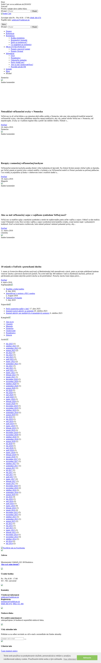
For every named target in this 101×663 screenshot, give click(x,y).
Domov (9, 31)
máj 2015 (9, 528)
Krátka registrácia (18, 38)
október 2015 (11, 517)
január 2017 (10, 483)
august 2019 (10, 415)
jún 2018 (9, 446)
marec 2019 (10, 426)
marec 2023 (10, 361)
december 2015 (12, 512)
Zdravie (9, 335)
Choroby (9, 324)
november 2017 (12, 461)
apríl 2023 (10, 359)
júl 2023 (9, 353)
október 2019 (11, 410)
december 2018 (12, 432)
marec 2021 (10, 373)
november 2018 (12, 435)
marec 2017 (10, 479)
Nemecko (9, 328)
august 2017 (10, 468)
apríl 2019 (10, 424)
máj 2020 (9, 395)
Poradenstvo (15, 58)
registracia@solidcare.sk (10, 601)
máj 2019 (9, 421)
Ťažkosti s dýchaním (14, 298)
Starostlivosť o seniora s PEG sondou (20, 293)
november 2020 (12, 381)
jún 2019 (9, 419)
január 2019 (10, 430)
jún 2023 (9, 355)
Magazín (9, 326)
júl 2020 (9, 390)
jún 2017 (9, 472)
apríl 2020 (10, 397)
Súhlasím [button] (87, 658)
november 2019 (12, 408)
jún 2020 (9, 392)
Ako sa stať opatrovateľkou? (22, 65)
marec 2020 (10, 399)
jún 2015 (9, 526)
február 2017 (11, 481)
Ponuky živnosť (17, 51)
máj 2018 (9, 448)
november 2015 (12, 515)
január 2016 (10, 510)
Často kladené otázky (9, 651)
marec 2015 (10, 530)
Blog (8, 71)
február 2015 (11, 532)
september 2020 (12, 386)
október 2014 (11, 539)
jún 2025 (9, 344)
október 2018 (11, 437)
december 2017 (12, 459)
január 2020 (10, 404)
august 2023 (10, 350)
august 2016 (10, 495)
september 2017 (12, 466)
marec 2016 (10, 506)
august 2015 (10, 521)
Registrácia (10, 36)
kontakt (9, 69)
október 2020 (11, 384)
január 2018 (10, 457)
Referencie (10, 33)
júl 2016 (9, 497)
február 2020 (11, 401)
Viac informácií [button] (69, 659)
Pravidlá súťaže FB (18, 67)
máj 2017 (9, 475)
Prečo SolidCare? (17, 62)
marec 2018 (10, 452)
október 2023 (11, 346)
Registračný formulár (19, 40)
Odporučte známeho (19, 60)
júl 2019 (9, 417)
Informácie (10, 53)
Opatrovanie (11, 331)
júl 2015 (9, 523)
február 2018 (11, 455)
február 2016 (11, 508)
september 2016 (12, 492)
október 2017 (11, 464)
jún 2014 (9, 543)
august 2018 (10, 441)
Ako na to (10, 322)
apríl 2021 (10, 370)
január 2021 (10, 377)
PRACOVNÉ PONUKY (16, 47)
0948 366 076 (6, 604)
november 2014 (12, 537)
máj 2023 (9, 357)
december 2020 (12, 379)
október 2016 (11, 490)
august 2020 (10, 388)
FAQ (13, 56)
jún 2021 (9, 366)
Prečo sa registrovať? (19, 42)
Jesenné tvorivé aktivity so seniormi (20, 311)
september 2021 (12, 364)
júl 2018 (9, 444)
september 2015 (12, 519)
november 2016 (12, 488)
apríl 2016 (10, 503)
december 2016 (12, 486)
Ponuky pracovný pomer (20, 49)
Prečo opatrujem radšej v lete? (17, 309)
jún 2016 (9, 499)
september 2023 (12, 348)
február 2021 (11, 375)
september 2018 (12, 439)
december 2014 (12, 535)
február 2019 (11, 428)
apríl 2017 (10, 477)
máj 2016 (9, 501)
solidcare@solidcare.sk (21, 20)
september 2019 (12, 412)
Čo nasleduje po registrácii (21, 45)
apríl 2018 (10, 450)
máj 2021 (9, 368)
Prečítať (4, 125)
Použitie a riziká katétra (15, 289)
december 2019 (12, 406)
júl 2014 (9, 541)
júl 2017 (9, 470)
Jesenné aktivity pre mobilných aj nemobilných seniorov (28, 313)
